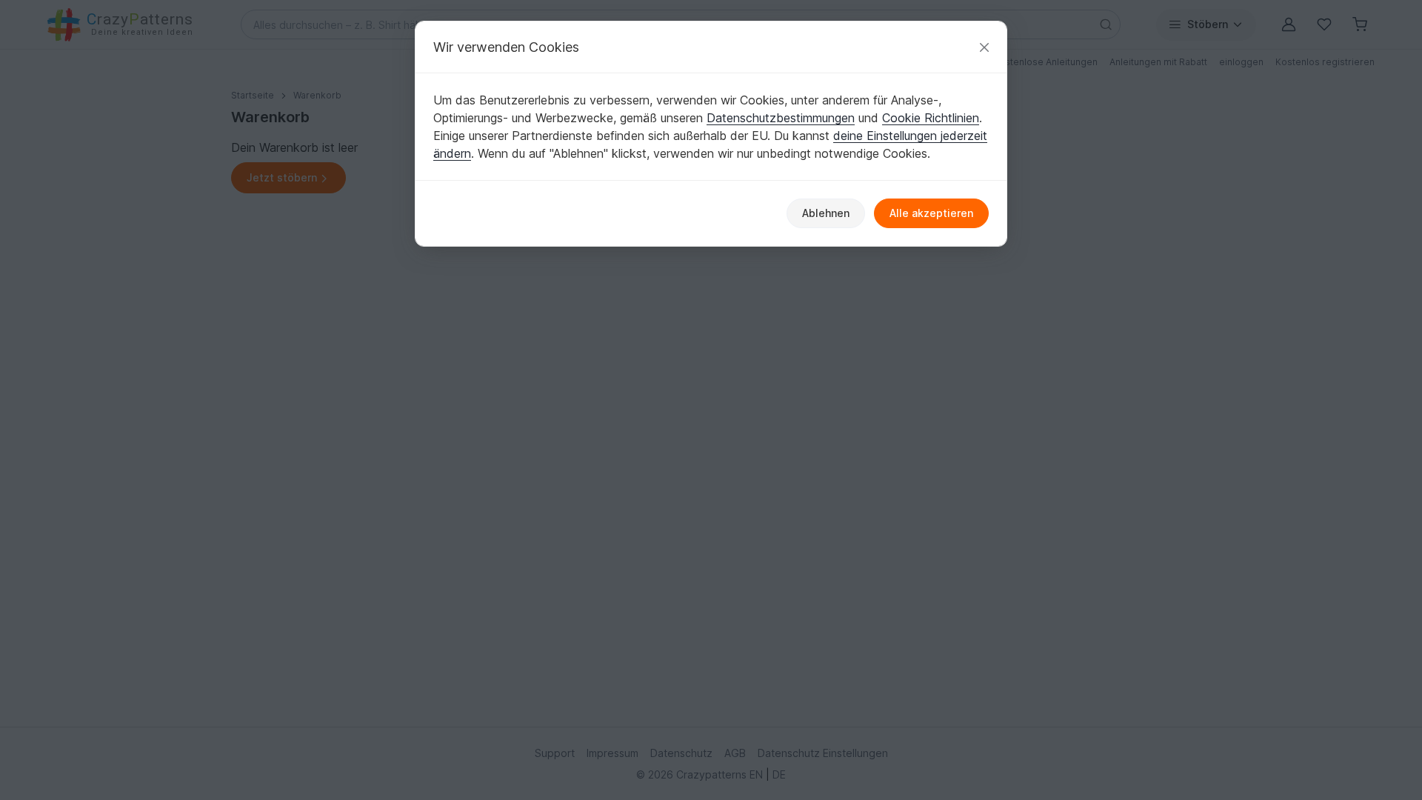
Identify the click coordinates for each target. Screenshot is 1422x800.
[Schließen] (984, 47)
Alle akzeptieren (931, 213)
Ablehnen (825, 213)
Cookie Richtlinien (930, 117)
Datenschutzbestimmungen (781, 117)
